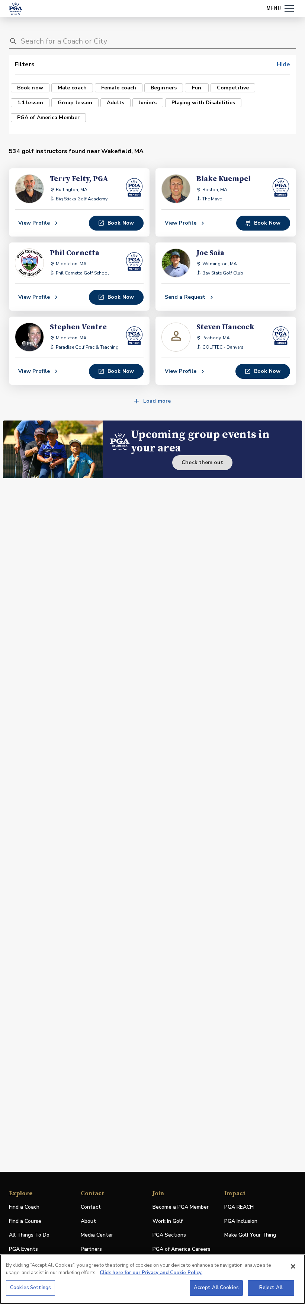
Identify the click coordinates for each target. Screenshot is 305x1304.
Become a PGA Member (180, 1207)
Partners (91, 1249)
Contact (91, 1207)
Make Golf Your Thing (250, 1235)
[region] (152, 1279)
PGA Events (23, 1249)
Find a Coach (24, 1207)
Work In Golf (167, 1221)
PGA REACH (239, 1207)
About (88, 1221)
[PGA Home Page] (15, 8)
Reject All (271, 1287)
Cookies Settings (30, 1287)
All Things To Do (29, 1234)
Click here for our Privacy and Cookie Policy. (151, 1272)
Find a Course (25, 1221)
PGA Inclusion (240, 1221)
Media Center (97, 1235)
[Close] (293, 1266)
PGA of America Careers (181, 1249)
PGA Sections (169, 1234)
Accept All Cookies (216, 1287)
